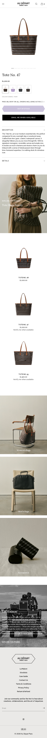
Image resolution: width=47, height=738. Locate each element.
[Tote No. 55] (23, 354)
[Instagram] (23, 719)
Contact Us (23, 680)
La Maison (23, 669)
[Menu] (5, 4)
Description (7, 130)
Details (5, 161)
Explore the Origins (11, 642)
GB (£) (23, 729)
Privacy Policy (23, 688)
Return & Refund (23, 691)
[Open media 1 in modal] (23, 37)
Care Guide (23, 676)
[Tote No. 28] (23, 257)
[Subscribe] (41, 708)
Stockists (23, 673)
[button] (36, 4)
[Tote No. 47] (23, 304)
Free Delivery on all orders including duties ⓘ (22, 102)
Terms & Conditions (23, 684)
